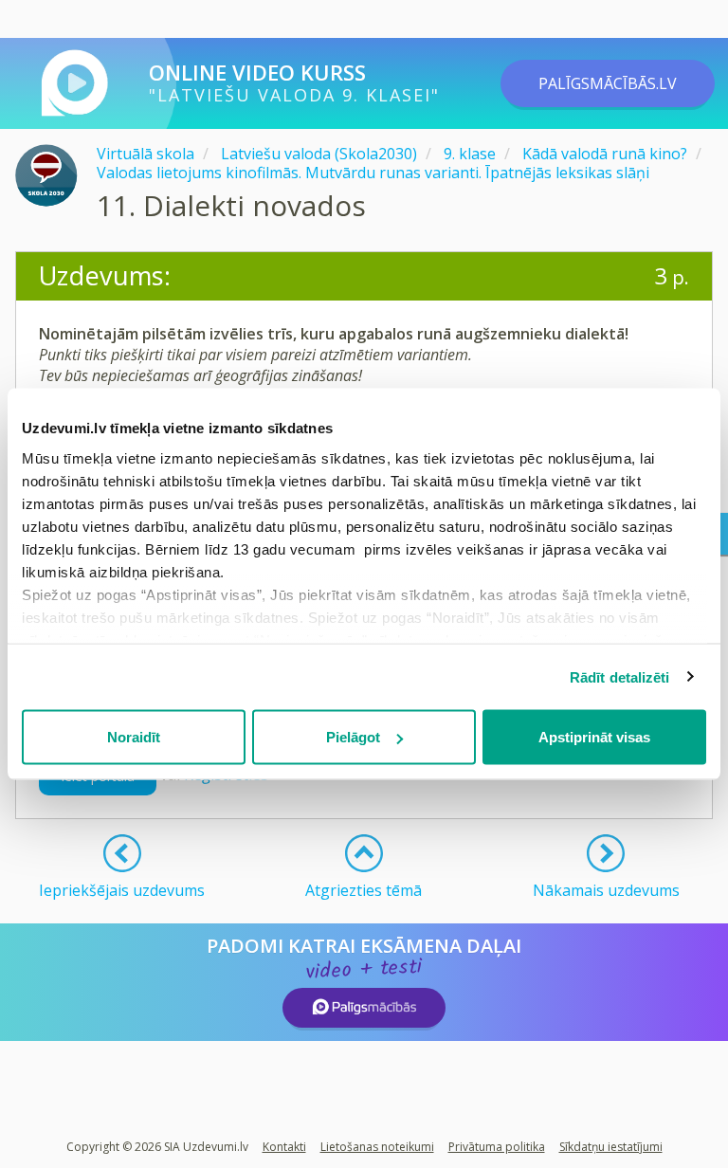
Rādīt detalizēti (620, 676)
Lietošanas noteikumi (377, 1147)
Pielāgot (353, 737)
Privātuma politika (496, 1147)
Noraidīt (133, 737)
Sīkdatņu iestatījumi (611, 1147)
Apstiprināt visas (594, 737)
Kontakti (284, 1147)
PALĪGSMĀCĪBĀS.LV (607, 83)
